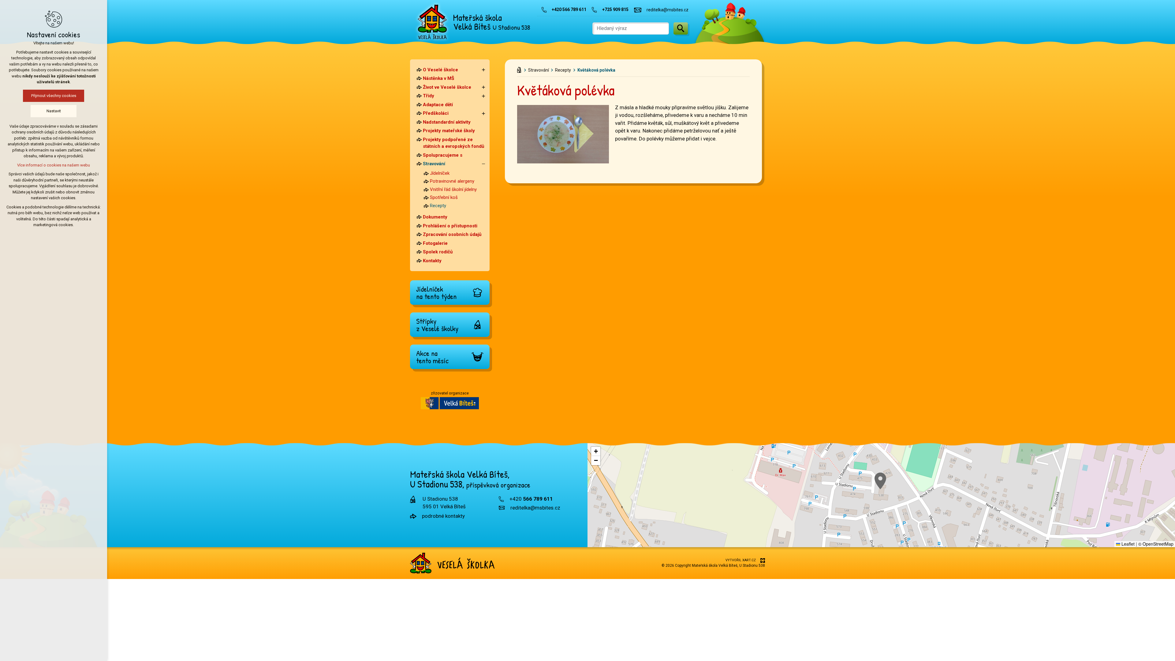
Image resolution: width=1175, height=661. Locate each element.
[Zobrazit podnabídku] (483, 69)
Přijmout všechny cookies (53, 95)
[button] (880, 480)
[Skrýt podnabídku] (483, 163)
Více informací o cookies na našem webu (53, 165)
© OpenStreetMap (1155, 544)
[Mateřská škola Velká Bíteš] (432, 22)
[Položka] (520, 68)
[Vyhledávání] (630, 28)
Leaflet (1127, 544)
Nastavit (54, 111)
